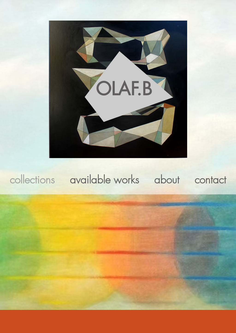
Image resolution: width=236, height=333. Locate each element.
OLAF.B (124, 88)
